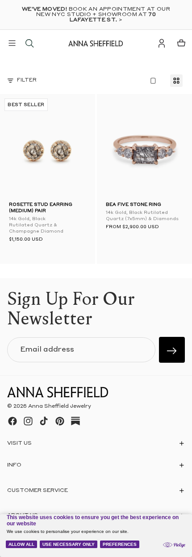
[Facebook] (12, 421)
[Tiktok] (43, 421)
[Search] (29, 43)
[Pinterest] (59, 421)
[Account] (161, 43)
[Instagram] (28, 421)
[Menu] (12, 43)
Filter (27, 80)
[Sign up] (172, 350)
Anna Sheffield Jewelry (59, 406)
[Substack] (75, 421)
